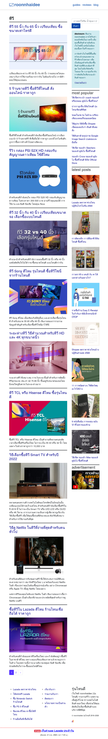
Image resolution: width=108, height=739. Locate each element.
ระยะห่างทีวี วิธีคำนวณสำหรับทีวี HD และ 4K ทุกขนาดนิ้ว (36, 334)
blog (96, 5)
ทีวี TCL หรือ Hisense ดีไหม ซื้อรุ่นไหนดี (38, 394)
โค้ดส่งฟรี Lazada (21, 693)
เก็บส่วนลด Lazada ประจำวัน (57, 730)
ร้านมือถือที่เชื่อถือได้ (22, 719)
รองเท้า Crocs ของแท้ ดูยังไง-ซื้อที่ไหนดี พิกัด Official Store (84, 160)
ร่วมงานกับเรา (81, 82)
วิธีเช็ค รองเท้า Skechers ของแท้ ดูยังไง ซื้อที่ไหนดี (83, 149)
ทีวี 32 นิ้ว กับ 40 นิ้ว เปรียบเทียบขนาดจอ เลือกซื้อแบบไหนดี (37, 214)
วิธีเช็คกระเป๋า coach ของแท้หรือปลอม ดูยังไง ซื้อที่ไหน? (85, 99)
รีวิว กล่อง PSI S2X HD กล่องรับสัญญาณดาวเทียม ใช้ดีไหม (33, 152)
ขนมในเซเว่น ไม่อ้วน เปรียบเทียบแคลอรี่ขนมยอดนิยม (85, 116)
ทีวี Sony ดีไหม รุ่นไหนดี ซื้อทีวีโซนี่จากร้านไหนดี (35, 272)
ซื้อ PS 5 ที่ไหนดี (21, 706)
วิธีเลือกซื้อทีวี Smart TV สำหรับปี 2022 (34, 456)
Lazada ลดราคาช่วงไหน (24, 689)
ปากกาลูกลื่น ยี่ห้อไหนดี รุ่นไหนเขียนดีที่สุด (84, 108)
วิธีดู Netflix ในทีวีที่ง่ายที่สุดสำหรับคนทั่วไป (37, 529)
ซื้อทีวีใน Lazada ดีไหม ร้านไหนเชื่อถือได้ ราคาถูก (36, 611)
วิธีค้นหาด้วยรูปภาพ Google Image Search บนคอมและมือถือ (85, 139)
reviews (86, 5)
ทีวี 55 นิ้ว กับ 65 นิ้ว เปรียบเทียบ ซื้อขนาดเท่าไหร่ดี (35, 28)
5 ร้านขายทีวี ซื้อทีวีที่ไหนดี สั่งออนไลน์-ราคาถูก (31, 90)
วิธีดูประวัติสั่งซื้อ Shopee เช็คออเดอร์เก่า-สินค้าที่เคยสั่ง (84, 127)
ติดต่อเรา (49, 698)
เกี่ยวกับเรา (50, 689)
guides (76, 5)
